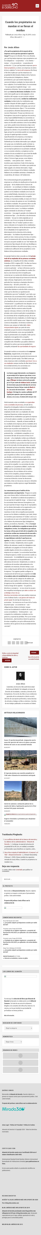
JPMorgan (13, 380)
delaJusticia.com (14, 1203)
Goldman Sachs (25, 383)
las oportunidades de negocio (27, 346)
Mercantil (17, 37)
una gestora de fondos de (27, 598)
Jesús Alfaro (18, 35)
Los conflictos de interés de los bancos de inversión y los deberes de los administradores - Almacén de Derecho (20, 841)
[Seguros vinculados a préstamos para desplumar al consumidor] (20, 815)
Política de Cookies (29, 1125)
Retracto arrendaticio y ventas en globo (16, 958)
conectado (19, 870)
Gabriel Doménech (8, 956)
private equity (8, 600)
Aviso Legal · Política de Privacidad (12, 1125)
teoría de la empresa (23, 70)
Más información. (9, 1015)
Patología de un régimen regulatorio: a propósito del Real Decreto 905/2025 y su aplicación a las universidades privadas (20, 932)
